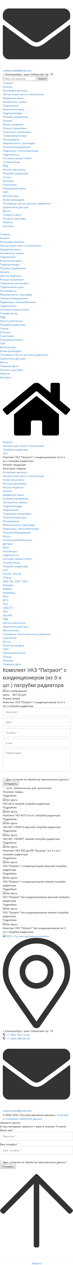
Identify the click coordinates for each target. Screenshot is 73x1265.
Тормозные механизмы (17, 513)
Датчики (8, 543)
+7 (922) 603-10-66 (18, 1035)
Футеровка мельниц (15, 472)
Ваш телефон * (9, 1144)
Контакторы (10, 551)
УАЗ (5, 611)
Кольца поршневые (15, 483)
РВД (5, 619)
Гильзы (7, 656)
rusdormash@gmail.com (17, 70)
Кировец (8, 585)
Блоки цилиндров (13, 645)
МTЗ (5, 600)
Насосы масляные (14, 623)
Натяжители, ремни (15, 502)
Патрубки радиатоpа (15, 566)
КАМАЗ (7, 589)
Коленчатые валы (14, 479)
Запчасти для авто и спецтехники (23, 476)
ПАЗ (5, 604)
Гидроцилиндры (12, 506)
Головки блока (11, 562)
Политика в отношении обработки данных (36, 1116)
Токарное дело (12, 664)
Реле (6, 547)
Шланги (7, 491)
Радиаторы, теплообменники (21, 528)
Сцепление (10, 638)
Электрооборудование (17, 532)
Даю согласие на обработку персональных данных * (38, 779)
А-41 (5, 570)
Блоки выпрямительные (17, 540)
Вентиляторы (11, 630)
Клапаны (8, 660)
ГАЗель (7, 577)
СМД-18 (8, 607)
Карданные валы (13, 495)
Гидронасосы (11, 555)
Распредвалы (11, 521)
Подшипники (10, 510)
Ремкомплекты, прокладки (19, 525)
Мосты (7, 641)
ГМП (5, 649)
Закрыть (37, 1263)
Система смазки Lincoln (17, 559)
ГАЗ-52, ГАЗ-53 (12, 574)
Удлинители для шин (15, 626)
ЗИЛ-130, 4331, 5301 (15, 581)
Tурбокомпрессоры (15, 517)
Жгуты (6, 536)
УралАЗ (7, 615)
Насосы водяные (13, 487)
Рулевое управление (15, 498)
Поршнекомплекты (14, 653)
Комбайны (9, 592)
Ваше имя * (7, 1130)
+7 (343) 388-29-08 (18, 1038)
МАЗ (5, 596)
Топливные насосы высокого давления (27, 634)
